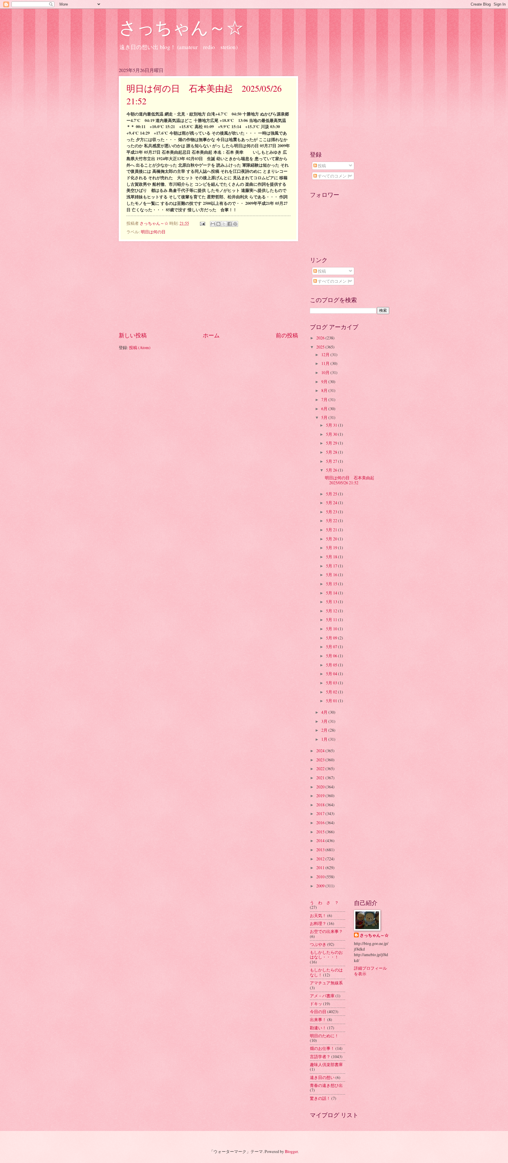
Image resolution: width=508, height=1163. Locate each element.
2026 (320, 338)
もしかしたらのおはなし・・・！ (326, 954)
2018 (320, 804)
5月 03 (332, 683)
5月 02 (332, 692)
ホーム (211, 335)
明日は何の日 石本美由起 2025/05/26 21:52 (351, 480)
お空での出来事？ (326, 931)
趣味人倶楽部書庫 (326, 1064)
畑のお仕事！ (322, 1048)
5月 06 (332, 655)
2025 (320, 347)
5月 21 (332, 529)
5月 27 (332, 461)
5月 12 (332, 611)
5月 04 (332, 673)
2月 (324, 730)
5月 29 (332, 443)
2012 (320, 859)
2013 (320, 849)
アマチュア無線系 (326, 983)
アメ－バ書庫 (322, 995)
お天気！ (318, 915)
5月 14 (332, 593)
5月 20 (332, 539)
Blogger (291, 1151)
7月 (324, 399)
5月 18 (332, 556)
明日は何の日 (153, 231)
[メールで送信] (213, 224)
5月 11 (332, 619)
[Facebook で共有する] (230, 224)
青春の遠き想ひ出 (326, 1085)
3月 (324, 721)
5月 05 (332, 665)
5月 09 (332, 638)
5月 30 (332, 434)
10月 (325, 372)
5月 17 (332, 566)
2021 (320, 777)
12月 (325, 354)
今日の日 (318, 1011)
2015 (320, 831)
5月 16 (332, 574)
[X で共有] (224, 224)
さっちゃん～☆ (181, 27)
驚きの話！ (320, 1098)
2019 (320, 795)
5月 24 (332, 502)
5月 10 (332, 628)
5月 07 (332, 646)
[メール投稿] (202, 223)
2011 (320, 867)
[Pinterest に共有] (235, 224)
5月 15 (332, 583)
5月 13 (332, 601)
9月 (324, 381)
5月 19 (332, 547)
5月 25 (332, 494)
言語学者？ (320, 1056)
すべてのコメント (334, 176)
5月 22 (332, 520)
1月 (324, 739)
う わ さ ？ (324, 902)
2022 (320, 768)
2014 (320, 840)
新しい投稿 (133, 335)
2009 (320, 886)
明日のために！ (324, 1035)
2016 (320, 822)
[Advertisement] (208, 286)
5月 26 (332, 470)
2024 (320, 750)
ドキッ (316, 1003)
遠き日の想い (322, 1077)
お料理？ (318, 923)
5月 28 (332, 452)
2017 (320, 813)
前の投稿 (287, 335)
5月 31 (332, 425)
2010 (320, 876)
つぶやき (318, 944)
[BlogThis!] (218, 224)
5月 (324, 417)
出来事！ (318, 1019)
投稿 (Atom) (140, 347)
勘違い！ (318, 1027)
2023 (320, 760)
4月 (324, 712)
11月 (325, 363)
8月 (324, 390)
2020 (320, 787)
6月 (324, 408)
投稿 (321, 165)
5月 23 (332, 512)
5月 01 (332, 700)
